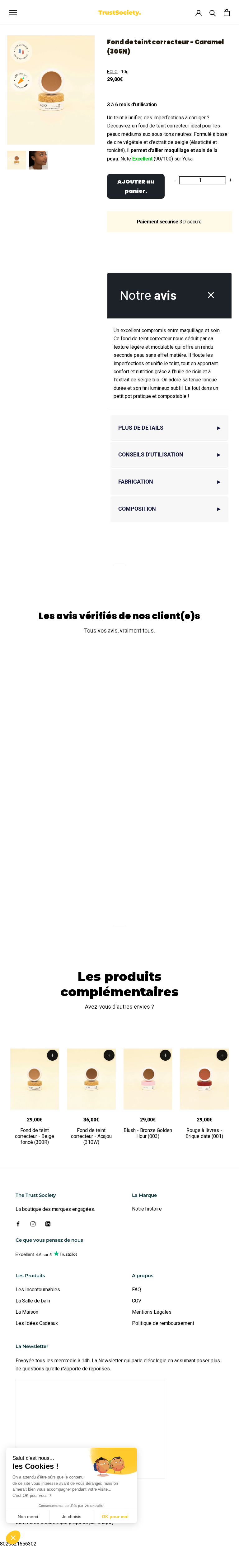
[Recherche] (212, 12)
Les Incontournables (38, 1289)
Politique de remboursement (163, 1323)
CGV (136, 1301)
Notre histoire (147, 1209)
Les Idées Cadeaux (37, 1323)
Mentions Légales (151, 1312)
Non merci (28, 1516)
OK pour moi (115, 1516)
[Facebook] (18, 1224)
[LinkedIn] (47, 1224)
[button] (13, 1537)
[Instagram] (32, 1224)
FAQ (136, 1289)
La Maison (27, 1312)
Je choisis (71, 1516)
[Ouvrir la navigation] (13, 12)
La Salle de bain (33, 1301)
